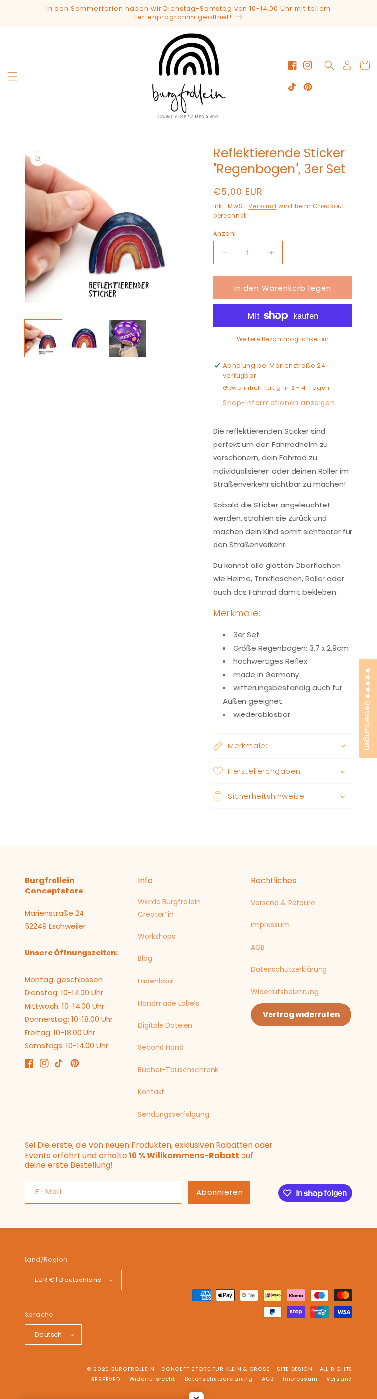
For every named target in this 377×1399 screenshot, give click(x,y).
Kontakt (151, 1092)
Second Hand (161, 1047)
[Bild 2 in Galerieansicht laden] (85, 338)
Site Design (295, 1369)
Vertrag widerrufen (301, 1015)
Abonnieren (219, 1192)
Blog (145, 958)
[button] (12, 76)
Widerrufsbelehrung (285, 992)
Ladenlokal (156, 981)
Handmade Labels (168, 1003)
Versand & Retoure (283, 903)
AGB (258, 947)
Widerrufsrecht (152, 1379)
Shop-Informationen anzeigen (279, 403)
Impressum (270, 925)
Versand (262, 206)
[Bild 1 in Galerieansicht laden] (43, 338)
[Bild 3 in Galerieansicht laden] (127, 338)
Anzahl (224, 233)
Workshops (156, 936)
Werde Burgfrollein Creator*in (169, 908)
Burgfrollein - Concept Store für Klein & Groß (190, 1369)
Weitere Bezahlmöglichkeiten (283, 339)
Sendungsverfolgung (173, 1114)
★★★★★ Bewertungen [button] (368, 708)
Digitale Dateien (165, 1025)
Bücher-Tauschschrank (178, 1069)
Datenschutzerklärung (289, 969)
